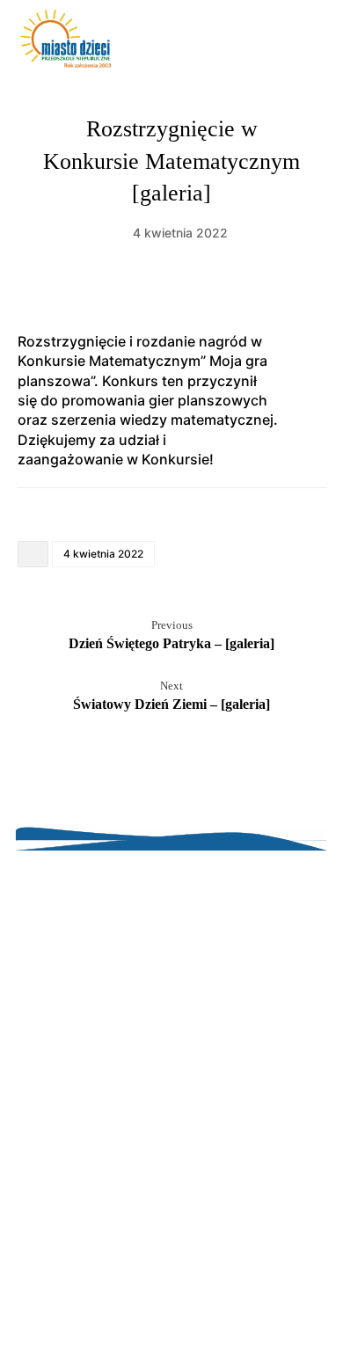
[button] (306, 42)
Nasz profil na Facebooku (172, 1315)
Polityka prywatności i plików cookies (171, 1275)
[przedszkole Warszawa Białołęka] (66, 39)
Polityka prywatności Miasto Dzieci (172, 1295)
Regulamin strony (171, 1256)
